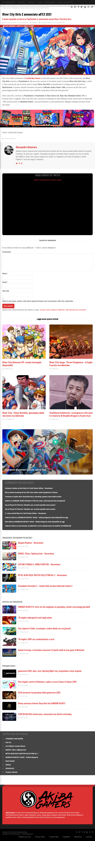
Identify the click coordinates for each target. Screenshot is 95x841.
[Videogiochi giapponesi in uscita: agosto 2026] (47, 474)
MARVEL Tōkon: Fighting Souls (16, 750)
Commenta (6, 252)
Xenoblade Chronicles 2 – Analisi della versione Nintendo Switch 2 (45, 586)
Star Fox (8, 742)
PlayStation (57, 22)
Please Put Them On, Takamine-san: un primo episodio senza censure (32, 505)
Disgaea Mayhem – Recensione (30, 542)
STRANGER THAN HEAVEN (14, 739)
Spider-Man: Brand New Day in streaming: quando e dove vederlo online (37, 497)
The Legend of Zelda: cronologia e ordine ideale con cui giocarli (44, 628)
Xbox (63, 22)
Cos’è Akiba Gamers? (8, 2)
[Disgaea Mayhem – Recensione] (9, 549)
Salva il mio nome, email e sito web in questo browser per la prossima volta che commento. (37, 301)
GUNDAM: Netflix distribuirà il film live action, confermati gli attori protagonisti (39, 501)
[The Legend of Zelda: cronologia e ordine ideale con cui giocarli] (9, 634)
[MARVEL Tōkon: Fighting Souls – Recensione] (9, 559)
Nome (4, 273)
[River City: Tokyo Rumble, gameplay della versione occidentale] (24, 409)
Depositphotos (23, 832)
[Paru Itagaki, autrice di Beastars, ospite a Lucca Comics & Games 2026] (9, 688)
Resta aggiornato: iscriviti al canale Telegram (19, 26)
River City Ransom (10, 138)
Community (21, 2)
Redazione (31, 2)
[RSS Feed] (72, 7)
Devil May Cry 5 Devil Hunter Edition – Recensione (36, 488)
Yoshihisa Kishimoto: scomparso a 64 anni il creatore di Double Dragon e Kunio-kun (71, 414)
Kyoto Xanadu (10, 761)
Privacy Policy (40, 837)
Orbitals (8, 765)
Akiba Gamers (6, 8)
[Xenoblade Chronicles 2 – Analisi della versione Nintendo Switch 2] (9, 592)
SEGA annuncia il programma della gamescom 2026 (39, 692)
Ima (6, 505)
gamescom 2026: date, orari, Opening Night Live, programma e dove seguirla (49, 671)
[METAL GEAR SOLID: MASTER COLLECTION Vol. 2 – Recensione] (9, 581)
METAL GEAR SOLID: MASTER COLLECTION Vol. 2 (22, 753)
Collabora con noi (24, 837)
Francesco (8, 497)
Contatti (39, 2)
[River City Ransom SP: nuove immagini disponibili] (24, 358)
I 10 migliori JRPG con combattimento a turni (36, 639)
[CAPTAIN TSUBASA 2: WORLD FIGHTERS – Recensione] (9, 570)
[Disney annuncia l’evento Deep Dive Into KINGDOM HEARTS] (9, 709)
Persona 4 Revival (11, 772)
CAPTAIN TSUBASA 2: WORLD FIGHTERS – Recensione (39, 564)
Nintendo (43, 22)
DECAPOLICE (10, 768)
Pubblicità (66, 837)
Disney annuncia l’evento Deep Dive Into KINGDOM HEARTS (41, 703)
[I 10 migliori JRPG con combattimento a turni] (9, 645)
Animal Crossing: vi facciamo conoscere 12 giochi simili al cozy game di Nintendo (51, 650)
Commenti (35, 22)
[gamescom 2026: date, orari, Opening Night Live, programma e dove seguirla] (9, 677)
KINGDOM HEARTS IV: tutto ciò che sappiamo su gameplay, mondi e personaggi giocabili (54, 606)
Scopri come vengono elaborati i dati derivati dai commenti (63, 310)
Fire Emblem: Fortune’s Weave (15, 746)
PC (52, 22)
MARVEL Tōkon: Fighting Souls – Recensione (36, 553)
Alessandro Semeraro (10, 22)
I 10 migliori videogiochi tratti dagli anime (35, 617)
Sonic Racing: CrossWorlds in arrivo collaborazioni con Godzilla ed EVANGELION (44, 526)
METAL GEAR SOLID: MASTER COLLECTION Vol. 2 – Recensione (42, 575)
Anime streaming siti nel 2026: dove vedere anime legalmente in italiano (34, 492)
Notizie (23, 8)
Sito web (5, 291)
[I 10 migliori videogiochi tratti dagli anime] (9, 624)
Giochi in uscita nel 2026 (65, 2)
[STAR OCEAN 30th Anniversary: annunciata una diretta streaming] (9, 720)
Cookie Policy (54, 837)
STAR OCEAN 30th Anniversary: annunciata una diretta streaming (44, 714)
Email (4, 282)
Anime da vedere (50, 2)
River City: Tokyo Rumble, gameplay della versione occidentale (23, 414)
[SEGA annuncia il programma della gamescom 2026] (9, 698)
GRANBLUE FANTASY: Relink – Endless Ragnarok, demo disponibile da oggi (43, 517)
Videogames (15, 8)
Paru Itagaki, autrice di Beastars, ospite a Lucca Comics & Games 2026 (47, 681)
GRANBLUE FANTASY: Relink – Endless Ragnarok (22, 757)
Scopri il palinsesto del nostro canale (47, 180)
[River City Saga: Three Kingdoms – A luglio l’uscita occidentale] (71, 358)
